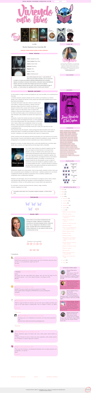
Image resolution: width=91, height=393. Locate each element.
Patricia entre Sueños (21, 258)
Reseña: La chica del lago (69, 212)
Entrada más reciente (18, 377)
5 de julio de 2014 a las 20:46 (35, 315)
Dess (17, 347)
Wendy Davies (74, 145)
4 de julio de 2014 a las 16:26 (26, 287)
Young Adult (67, 135)
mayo (64, 262)
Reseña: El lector (67, 233)
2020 (63, 192)
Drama (61, 132)
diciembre (65, 198)
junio (64, 260)
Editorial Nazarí (63, 148)
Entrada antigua (52, 377)
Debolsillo (62, 147)
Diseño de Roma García (45, 390)
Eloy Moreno (71, 148)
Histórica (74, 132)
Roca (66, 142)
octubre (65, 203)
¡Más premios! (66, 250)
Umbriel (70, 155)
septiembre (66, 205)
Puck (75, 152)
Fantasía (65, 132)
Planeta (69, 134)
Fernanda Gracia (20, 331)
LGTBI (61, 140)
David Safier (70, 137)
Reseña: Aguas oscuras (68, 231)
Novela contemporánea (68, 140)
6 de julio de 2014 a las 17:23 (26, 347)
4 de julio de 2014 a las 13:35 (28, 271)
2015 (63, 194)
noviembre (65, 200)
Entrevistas (43, 1)
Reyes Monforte (63, 153)
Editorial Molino (73, 147)
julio (64, 210)
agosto (65, 207)
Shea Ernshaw (71, 153)
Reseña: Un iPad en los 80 (69, 246)
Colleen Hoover (63, 137)
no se (17, 287)
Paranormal (74, 134)
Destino (67, 147)
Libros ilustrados (64, 150)
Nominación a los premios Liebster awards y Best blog (69, 239)
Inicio (24, 1)
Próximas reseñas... (67, 214)
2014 (63, 196)
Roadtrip (62, 142)
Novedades (35, 1)
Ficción (69, 132)
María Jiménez (19, 300)
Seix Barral (69, 142)
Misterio (62, 134)
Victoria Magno (75, 155)
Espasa (66, 134)
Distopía (75, 137)
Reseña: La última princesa (69, 223)
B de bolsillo (74, 135)
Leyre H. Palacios (23, 315)
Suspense (62, 135)
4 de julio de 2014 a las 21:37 (31, 300)
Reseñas (29, 1)
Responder (17, 265)
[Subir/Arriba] (88, 389)
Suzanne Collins (63, 155)
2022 (63, 189)
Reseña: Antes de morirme (72, 281)
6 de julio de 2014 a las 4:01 (32, 331)
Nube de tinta (63, 152)
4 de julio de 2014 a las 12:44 (34, 258)
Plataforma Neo (70, 152)
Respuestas (18, 312)
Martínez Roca (71, 150)
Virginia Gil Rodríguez (65, 145)
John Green (77, 148)
